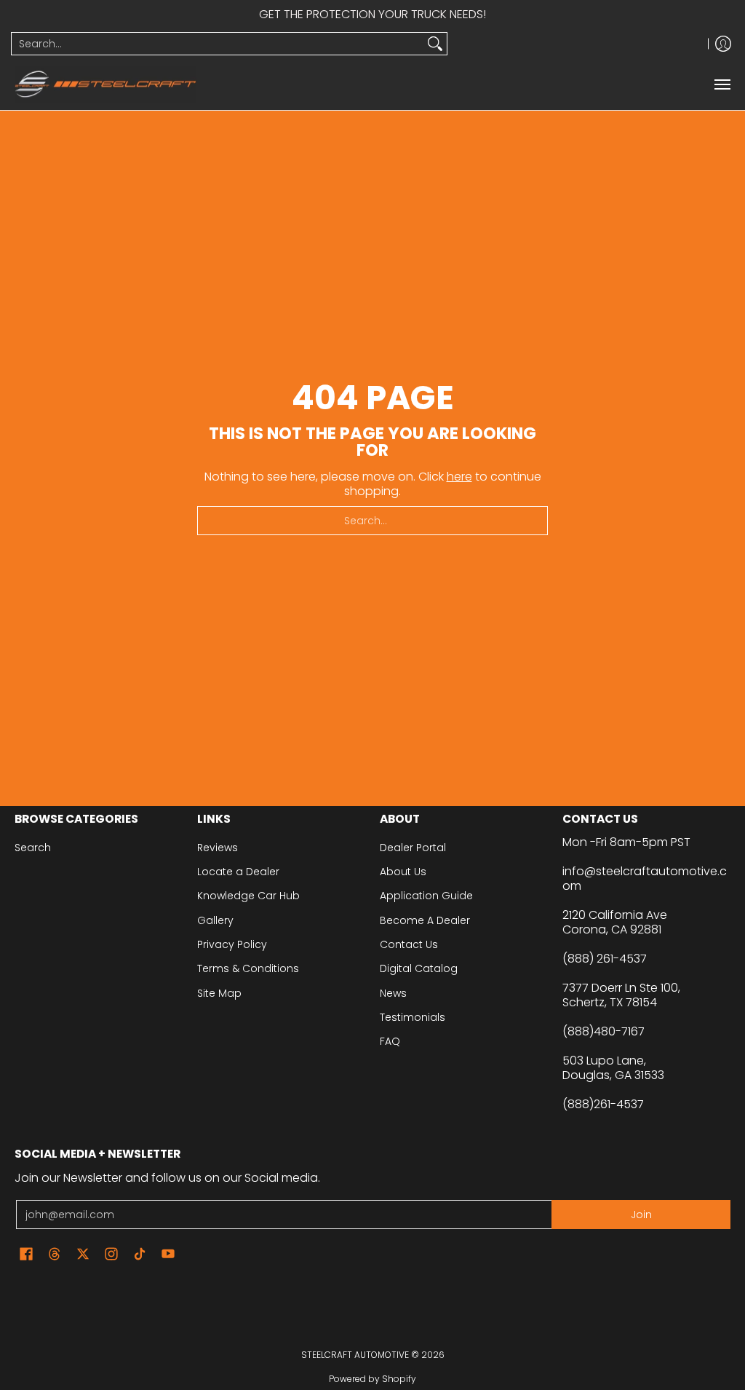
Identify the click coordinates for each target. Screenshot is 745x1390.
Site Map (219, 993)
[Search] (435, 44)
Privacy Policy (232, 944)
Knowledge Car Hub (248, 895)
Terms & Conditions (248, 968)
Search (33, 847)
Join (641, 1214)
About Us (403, 871)
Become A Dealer (425, 920)
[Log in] (723, 43)
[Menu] (721, 84)
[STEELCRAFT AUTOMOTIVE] (105, 84)
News (393, 993)
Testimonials (412, 1017)
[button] (26, 1254)
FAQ (390, 1041)
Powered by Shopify (372, 1379)
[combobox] (217, 44)
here (459, 476)
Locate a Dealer (238, 871)
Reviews (217, 847)
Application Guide (426, 895)
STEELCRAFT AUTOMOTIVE (355, 1354)
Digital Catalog (419, 968)
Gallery (215, 920)
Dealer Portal (413, 847)
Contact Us (409, 944)
